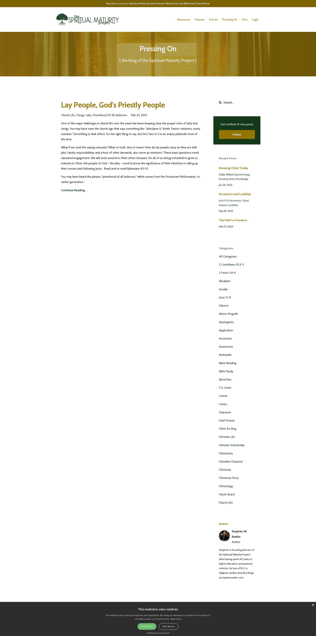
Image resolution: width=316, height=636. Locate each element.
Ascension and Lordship (235, 194)
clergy (80, 115)
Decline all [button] (168, 626)
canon (223, 404)
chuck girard (226, 494)
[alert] (158, 619)
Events (213, 19)
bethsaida (225, 355)
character (225, 412)
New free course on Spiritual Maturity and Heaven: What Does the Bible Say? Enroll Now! (158, 3)
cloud (245, 200)
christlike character (231, 461)
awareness (226, 346)
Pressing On (229, 19)
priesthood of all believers (110, 115)
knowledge (242, 178)
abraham (224, 281)
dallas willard (226, 174)
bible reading (227, 363)
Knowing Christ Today (233, 168)
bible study (226, 371)
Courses (200, 19)
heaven (223, 205)
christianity (226, 453)
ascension (235, 200)
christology (226, 486)
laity (89, 115)
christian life (227, 437)
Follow (236, 134)
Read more (175, 619)
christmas (225, 469)
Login (255, 19)
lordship (233, 205)
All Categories (228, 256)
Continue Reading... (74, 190)
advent (223, 305)
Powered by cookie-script (158, 633)
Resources (183, 19)
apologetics (226, 322)
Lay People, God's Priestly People (113, 104)
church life (68, 115)
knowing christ (227, 178)
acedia (223, 289)
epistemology (242, 174)
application (226, 330)
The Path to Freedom (233, 220)
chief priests (227, 420)
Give (244, 19)
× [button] (312, 605)
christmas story (229, 478)
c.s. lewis (225, 387)
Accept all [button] (147, 626)
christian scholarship (231, 445)
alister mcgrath (228, 314)
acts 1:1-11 (224, 200)
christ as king (227, 428)
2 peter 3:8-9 (227, 273)
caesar (223, 396)
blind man (225, 379)
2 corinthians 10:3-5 (231, 264)
